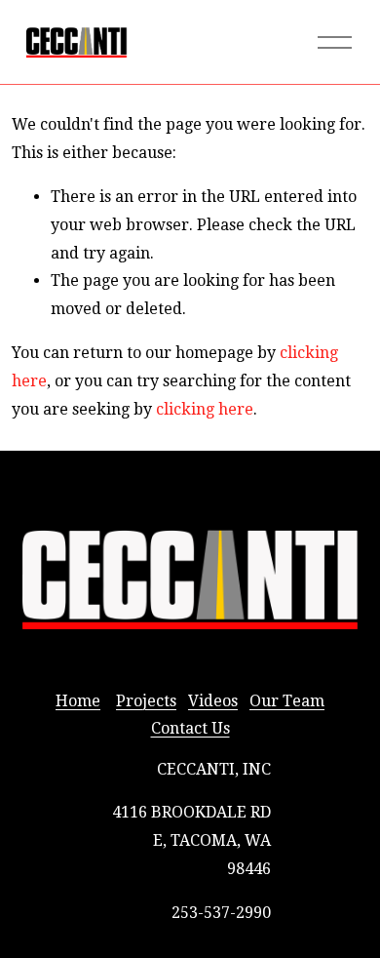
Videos (213, 701)
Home (78, 701)
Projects (146, 701)
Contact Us (190, 728)
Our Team (286, 701)
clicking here (204, 409)
